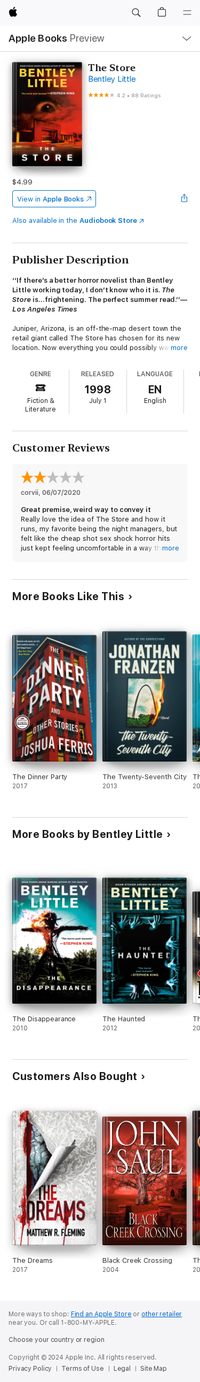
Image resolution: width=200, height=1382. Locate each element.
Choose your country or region (57, 1340)
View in (50, 199)
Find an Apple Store (101, 1314)
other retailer (161, 1314)
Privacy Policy (30, 1368)
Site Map (153, 1368)
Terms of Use (82, 1368)
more (179, 348)
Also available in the (74, 220)
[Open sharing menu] (184, 198)
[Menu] (187, 13)
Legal (122, 1368)
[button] (136, 13)
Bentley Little (112, 79)
